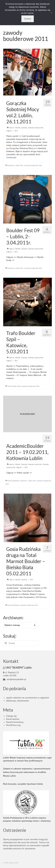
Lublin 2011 (19, 165)
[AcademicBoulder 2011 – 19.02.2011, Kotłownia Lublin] (27, 414)
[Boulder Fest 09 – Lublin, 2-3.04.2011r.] (27, 199)
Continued (11, 157)
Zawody (24, 128)
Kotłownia (10, 165)
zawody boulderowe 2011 (33, 165)
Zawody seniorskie (35, 464)
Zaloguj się (11, 716)
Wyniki (17, 128)
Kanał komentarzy (15, 722)
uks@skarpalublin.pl (16, 679)
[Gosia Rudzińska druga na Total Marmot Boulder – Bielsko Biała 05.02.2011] (27, 517)
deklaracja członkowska (17, 700)
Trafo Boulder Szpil (14, 386)
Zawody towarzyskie (35, 128)
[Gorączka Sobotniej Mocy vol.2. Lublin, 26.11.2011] (27, 72)
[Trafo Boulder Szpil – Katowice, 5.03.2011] (27, 302)
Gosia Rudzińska (13, 481)
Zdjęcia (9, 131)
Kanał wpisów (12, 719)
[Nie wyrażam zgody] (51, 12)
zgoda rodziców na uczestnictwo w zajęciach (27, 697)
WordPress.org (13, 725)
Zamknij (27, 19)
